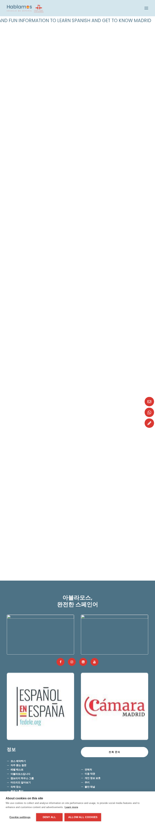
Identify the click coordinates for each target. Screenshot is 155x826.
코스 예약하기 (18, 761)
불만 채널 (90, 787)
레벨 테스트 (17, 769)
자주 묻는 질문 (18, 765)
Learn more (71, 807)
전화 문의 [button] (114, 752)
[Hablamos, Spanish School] (25, 8)
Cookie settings (19, 817)
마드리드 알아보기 (21, 782)
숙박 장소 (16, 787)
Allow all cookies (82, 817)
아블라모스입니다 (20, 774)
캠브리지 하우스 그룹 (22, 778)
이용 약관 (90, 774)
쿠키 (87, 782)
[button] (146, 8)
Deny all (49, 817)
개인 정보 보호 (93, 778)
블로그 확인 (17, 791)
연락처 (88, 769)
